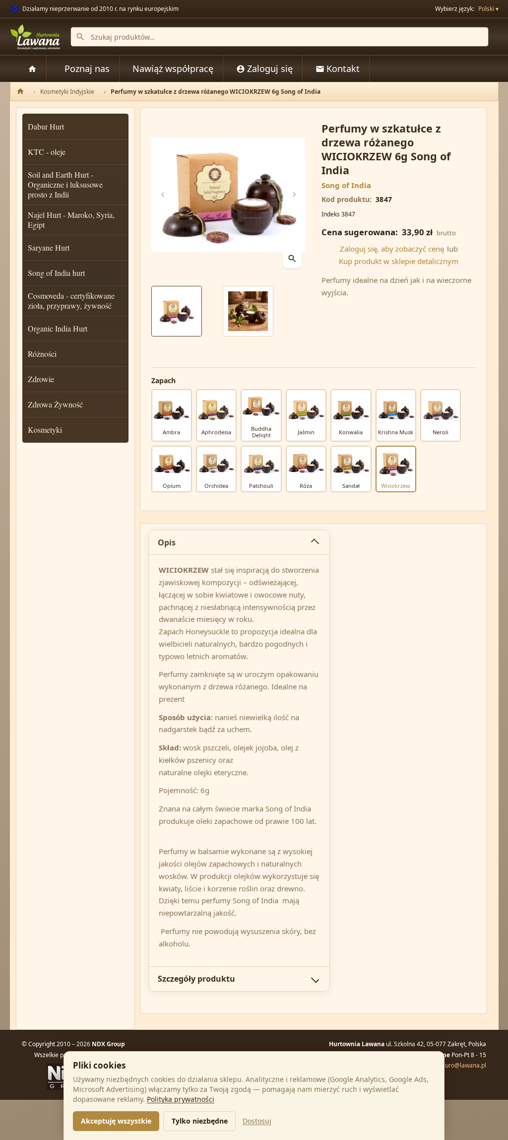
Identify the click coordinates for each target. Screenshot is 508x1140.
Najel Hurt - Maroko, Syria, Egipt (71, 219)
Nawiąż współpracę (172, 68)
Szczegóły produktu (196, 978)
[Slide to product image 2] (248, 311)
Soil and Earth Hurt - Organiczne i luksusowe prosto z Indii (65, 184)
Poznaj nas (87, 68)
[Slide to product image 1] (176, 311)
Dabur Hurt (46, 126)
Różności (42, 353)
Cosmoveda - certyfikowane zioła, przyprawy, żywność (71, 300)
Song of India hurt (56, 273)
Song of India (346, 185)
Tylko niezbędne (200, 1121)
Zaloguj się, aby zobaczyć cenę (392, 249)
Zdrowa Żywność (55, 404)
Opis (167, 542)
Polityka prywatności (180, 1099)
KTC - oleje (46, 151)
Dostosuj (257, 1121)
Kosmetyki (45, 429)
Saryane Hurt (48, 247)
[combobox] (279, 37)
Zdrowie (41, 379)
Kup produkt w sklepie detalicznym (398, 261)
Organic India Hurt (57, 328)
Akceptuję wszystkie (116, 1121)
